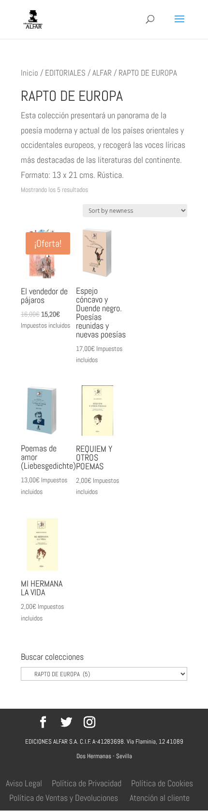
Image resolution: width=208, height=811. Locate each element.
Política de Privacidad (86, 783)
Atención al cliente (160, 797)
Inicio (29, 73)
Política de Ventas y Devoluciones (63, 797)
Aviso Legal (24, 783)
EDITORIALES (65, 73)
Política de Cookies (162, 783)
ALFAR (102, 73)
